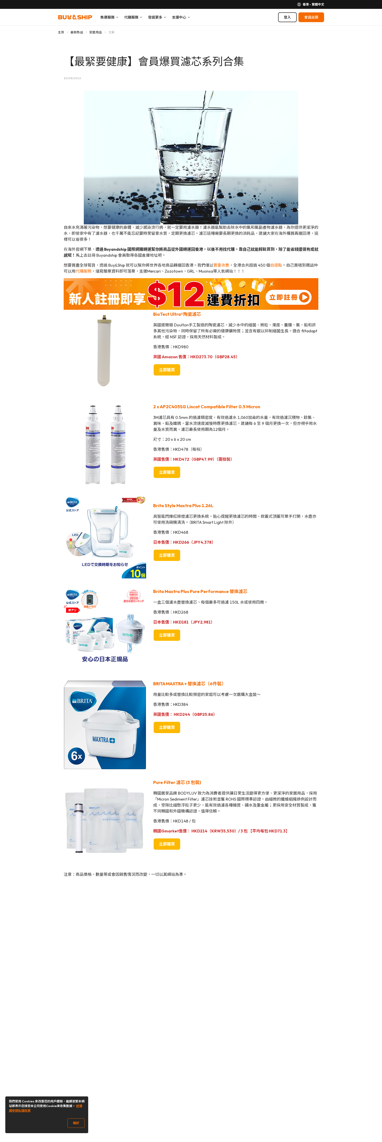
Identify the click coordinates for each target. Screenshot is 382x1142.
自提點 (276, 265)
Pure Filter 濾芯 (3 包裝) (177, 782)
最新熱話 (77, 32)
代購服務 (84, 271)
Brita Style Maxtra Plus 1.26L (183, 505)
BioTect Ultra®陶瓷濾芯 (177, 314)
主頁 (61, 32)
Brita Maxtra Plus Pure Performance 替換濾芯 (200, 591)
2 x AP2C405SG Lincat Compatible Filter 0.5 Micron (206, 406)
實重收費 (221, 265)
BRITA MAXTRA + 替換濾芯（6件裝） (189, 683)
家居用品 (95, 32)
